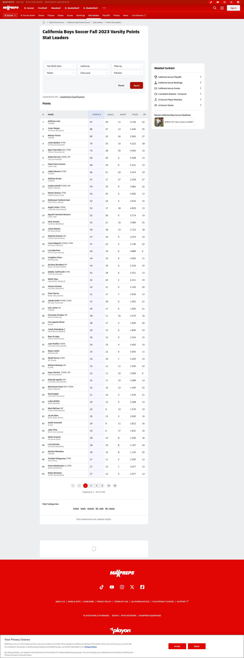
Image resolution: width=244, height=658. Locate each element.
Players (51, 15)
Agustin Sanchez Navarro (59, 214)
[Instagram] (224, 2)
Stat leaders (93, 15)
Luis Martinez (54, 250)
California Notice (140, 601)
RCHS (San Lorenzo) (55, 202)
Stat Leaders (98, 22)
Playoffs (106, 15)
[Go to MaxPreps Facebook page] (142, 587)
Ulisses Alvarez (55, 286)
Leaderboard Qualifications (72, 97)
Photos (116, 15)
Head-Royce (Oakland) (56, 281)
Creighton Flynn (55, 257)
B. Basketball (72, 7)
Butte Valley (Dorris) (55, 296)
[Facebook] (238, 2)
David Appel (53, 393)
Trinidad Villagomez (57, 458)
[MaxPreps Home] (11, 8)
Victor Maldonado (56, 465)
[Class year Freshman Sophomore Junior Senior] (93, 73)
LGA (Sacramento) (55, 159)
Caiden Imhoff (54, 185)
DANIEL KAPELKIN (56, 271)
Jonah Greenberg (55, 329)
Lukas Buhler (54, 401)
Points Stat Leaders (113, 22)
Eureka (50, 367)
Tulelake (51, 123)
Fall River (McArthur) (56, 131)
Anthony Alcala (54, 178)
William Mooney (55, 365)
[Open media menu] (222, 8)
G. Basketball (90, 7)
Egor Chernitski (55, 149)
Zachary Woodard (56, 264)
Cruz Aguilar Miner (56, 322)
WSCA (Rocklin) (54, 403)
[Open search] (214, 8)
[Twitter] (231, 2)
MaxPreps (8, 2)
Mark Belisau (54, 408)
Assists (90, 508)
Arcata (50, 324)
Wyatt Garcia (53, 357)
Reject (197, 646)
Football (42, 7)
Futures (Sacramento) (56, 145)
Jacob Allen (53, 415)
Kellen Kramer (54, 436)
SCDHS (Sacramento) (56, 339)
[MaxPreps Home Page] (44, 22)
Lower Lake (52, 166)
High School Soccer (56, 22)
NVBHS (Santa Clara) (56, 195)
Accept (177, 646)
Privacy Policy (104, 601)
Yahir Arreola (53, 221)
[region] (122, 646)
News (125, 15)
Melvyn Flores (54, 135)
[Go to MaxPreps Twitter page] (132, 587)
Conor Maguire (54, 243)
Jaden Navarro (54, 171)
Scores (70, 15)
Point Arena (52, 461)
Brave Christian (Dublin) (57, 267)
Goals (83, 508)
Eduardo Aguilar (55, 379)
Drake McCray (54, 156)
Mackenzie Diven (55, 386)
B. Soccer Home (28, 15)
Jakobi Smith (54, 300)
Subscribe (88, 601)
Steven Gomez (54, 192)
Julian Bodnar (54, 142)
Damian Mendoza (56, 451)
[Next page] (108, 485)
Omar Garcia (53, 293)
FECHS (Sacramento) (56, 253)
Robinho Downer (55, 235)
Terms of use (121, 601)
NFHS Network (34, 2)
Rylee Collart (53, 350)
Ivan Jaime (53, 307)
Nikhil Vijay (53, 279)
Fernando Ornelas (56, 314)
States (61, 15)
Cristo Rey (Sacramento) (57, 209)
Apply (137, 85)
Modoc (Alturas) (54, 188)
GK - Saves (110, 508)
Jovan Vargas (54, 128)
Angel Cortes (53, 207)
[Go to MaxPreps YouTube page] (112, 587)
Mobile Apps (74, 601)
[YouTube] (218, 2)
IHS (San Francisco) (55, 245)
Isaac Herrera (54, 372)
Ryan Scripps (53, 336)
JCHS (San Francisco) (56, 396)
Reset (121, 85)
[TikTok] (211, 2)
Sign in (233, 8)
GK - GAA (100, 508)
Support (181, 601)
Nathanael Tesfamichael (59, 200)
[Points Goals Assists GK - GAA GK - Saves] (60, 73)
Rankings (80, 15)
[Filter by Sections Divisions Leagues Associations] (127, 66)
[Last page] (115, 485)
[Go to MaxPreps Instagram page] (122, 587)
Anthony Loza (54, 121)
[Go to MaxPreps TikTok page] (101, 587)
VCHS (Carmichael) (55, 274)
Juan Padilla (53, 343)
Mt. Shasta (52, 360)
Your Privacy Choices (163, 601)
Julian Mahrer (54, 228)
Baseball (56, 7)
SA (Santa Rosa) (54, 231)
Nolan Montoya (55, 472)
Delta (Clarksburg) (55, 317)
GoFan (20, 2)
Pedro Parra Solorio (56, 164)
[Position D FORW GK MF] (127, 73)
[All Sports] (104, 8)
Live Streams (137, 15)
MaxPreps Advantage (57, 2)
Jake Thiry (52, 429)
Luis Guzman (53, 444)
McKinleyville (53, 260)
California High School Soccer (78, 22)
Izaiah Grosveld (55, 422)
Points (76, 508)
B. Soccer (29, 7)
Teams (41, 15)
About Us (60, 601)
